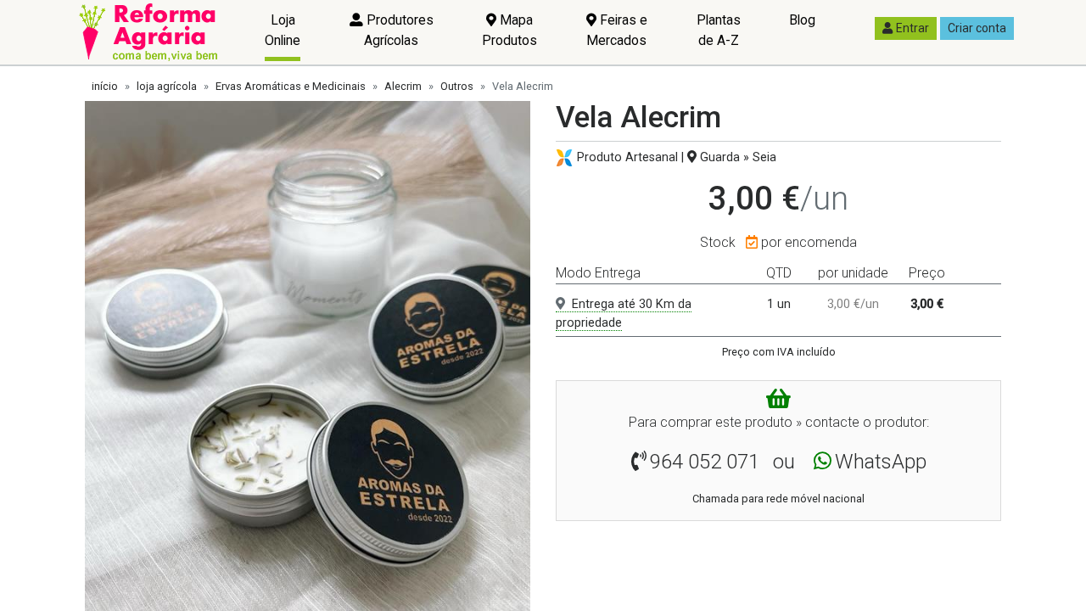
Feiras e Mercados (616, 30)
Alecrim (403, 86)
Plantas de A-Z (719, 30)
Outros (456, 86)
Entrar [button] (912, 28)
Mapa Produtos (509, 30)
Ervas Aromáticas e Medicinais (291, 86)
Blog (802, 20)
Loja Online (282, 30)
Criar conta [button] (977, 28)
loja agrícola (167, 86)
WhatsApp (880, 462)
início (105, 86)
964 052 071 (704, 462)
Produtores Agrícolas (398, 30)
